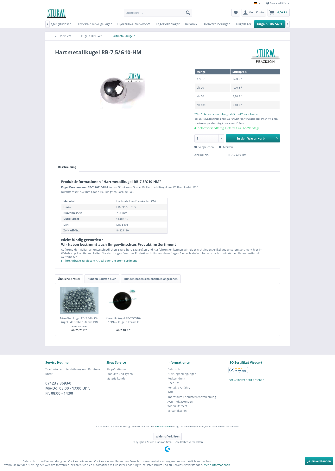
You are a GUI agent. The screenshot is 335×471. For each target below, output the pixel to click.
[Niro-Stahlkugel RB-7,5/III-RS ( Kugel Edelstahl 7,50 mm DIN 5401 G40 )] (79, 300)
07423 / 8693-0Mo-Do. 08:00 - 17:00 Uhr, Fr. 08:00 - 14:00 (67, 388)
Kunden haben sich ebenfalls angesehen (151, 279)
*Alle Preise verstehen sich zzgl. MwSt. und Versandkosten (225, 114)
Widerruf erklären (168, 436)
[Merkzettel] (235, 12)
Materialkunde (115, 378)
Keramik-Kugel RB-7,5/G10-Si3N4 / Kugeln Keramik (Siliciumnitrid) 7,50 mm (123, 320)
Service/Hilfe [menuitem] (278, 3)
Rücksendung (176, 378)
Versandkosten (177, 410)
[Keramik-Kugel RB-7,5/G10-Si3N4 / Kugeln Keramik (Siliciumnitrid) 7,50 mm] (123, 300)
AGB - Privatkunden (180, 401)
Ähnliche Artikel (69, 279)
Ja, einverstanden (319, 461)
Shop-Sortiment (116, 369)
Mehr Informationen (217, 465)
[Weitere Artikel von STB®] (265, 56)
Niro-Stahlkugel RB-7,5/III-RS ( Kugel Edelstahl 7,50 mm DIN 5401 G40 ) (79, 320)
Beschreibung (67, 167)
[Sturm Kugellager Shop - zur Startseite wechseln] (56, 13)
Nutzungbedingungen (182, 374)
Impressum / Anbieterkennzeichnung (192, 397)
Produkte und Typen (119, 374)
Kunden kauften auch (102, 279)
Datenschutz (176, 369)
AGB (170, 392)
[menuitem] (158, 12)
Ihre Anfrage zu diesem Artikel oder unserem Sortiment (100, 260)
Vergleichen (206, 147)
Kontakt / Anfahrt (179, 387)
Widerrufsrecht (177, 406)
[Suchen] (188, 12)
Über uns (174, 383)
